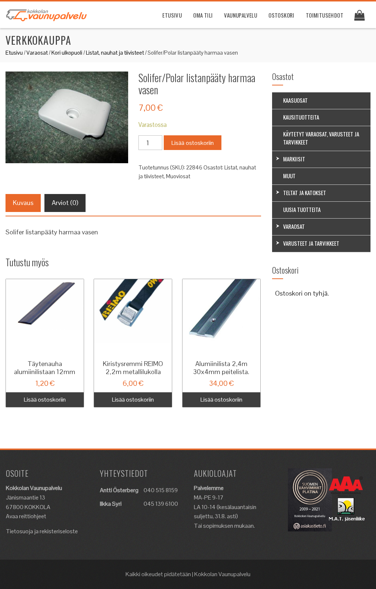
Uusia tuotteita (302, 209)
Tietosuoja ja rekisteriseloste (42, 531)
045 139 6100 (161, 504)
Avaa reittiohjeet (26, 516)
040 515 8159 (161, 490)
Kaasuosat (295, 100)
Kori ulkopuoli (66, 52)
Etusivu (172, 15)
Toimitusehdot (324, 15)
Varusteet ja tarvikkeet (311, 243)
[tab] (23, 203)
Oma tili (203, 15)
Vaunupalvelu (240, 15)
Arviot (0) (65, 202)
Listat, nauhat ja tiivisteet (115, 52)
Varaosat (37, 52)
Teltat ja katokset (304, 193)
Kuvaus (23, 202)
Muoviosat (178, 176)
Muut (289, 176)
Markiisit (294, 159)
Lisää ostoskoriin (192, 143)
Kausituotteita (301, 117)
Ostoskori (281, 15)
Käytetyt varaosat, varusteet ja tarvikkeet (321, 138)
